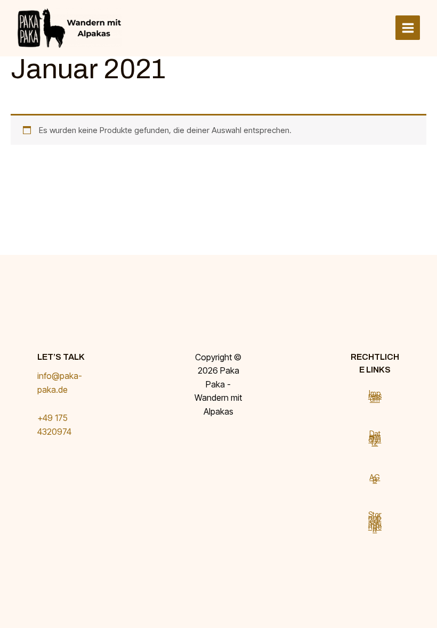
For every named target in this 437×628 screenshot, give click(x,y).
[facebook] (211, 436)
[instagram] (211, 450)
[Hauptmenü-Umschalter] (407, 27)
